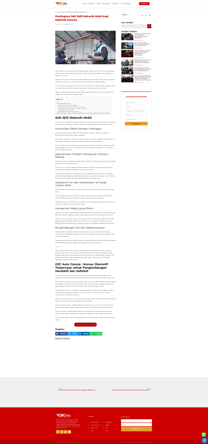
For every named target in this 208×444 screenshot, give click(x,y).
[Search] (149, 26)
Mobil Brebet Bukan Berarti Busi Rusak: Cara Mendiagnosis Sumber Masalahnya (143, 36)
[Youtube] (69, 432)
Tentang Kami (91, 3)
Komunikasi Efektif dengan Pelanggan (68, 105)
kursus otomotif (95, 305)
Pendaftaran (127, 3)
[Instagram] (61, 432)
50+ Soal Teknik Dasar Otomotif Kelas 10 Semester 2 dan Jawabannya (143, 44)
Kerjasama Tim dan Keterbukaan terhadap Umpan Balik (72, 108)
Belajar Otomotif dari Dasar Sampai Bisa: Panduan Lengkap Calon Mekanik (143, 61)
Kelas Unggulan (106, 3)
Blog (122, 3)
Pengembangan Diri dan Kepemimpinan (69, 111)
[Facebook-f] (58, 432)
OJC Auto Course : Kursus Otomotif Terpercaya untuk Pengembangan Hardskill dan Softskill (83, 113)
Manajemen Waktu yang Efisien (66, 110)
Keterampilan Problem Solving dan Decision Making (71, 106)
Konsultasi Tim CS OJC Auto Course (85, 324)
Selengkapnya (139, 40)
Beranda (85, 3)
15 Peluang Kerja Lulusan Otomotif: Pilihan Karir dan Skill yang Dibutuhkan (143, 69)
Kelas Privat (115, 3)
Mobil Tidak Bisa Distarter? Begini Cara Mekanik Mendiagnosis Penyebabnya (142, 53)
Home (56, 12)
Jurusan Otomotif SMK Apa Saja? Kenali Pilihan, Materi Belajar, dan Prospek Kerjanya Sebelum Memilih (143, 78)
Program (98, 3)
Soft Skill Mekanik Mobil (64, 103)
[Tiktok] (65, 432)
